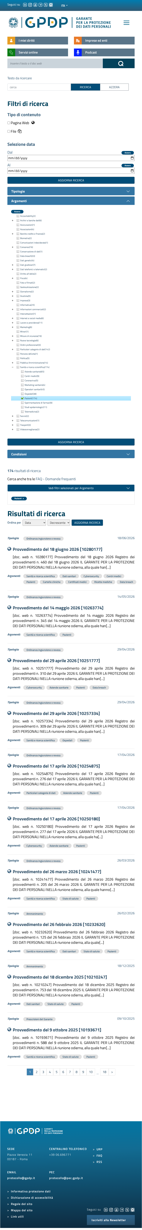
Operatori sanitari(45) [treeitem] (35, 389)
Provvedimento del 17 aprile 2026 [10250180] (56, 818)
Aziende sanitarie (59, 687)
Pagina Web (20, 123)
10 (91, 1071)
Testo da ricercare (19, 78)
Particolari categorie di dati (40, 793)
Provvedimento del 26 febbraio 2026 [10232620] (59, 924)
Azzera (128, 153)
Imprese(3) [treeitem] (25, 300)
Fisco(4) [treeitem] (23, 278)
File (13, 131)
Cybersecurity (91, 576)
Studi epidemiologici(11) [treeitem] (36, 407)
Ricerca (85, 87)
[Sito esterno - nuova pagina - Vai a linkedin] (106, 1209)
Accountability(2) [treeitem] (28, 216)
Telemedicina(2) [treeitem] (32, 411)
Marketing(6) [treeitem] (26, 327)
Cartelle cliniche (51, 582)
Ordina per (14, 522)
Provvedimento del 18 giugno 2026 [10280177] (57, 549)
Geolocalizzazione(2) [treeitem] (29, 287)
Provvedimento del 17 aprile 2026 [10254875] (56, 766)
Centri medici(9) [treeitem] (32, 376)
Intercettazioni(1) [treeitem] (28, 314)
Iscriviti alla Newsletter (109, 1220)
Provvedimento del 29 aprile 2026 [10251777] (56, 660)
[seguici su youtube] (35, 4)
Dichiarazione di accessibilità (32, 1197)
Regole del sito (21, 1204)
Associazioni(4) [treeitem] (27, 229)
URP (99, 1149)
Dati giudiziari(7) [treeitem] (27, 265)
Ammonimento (34, 914)
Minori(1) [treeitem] (24, 331)
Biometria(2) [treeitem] (26, 238)
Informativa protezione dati (31, 1191)
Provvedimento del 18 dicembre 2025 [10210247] (60, 977)
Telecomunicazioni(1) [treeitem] (29, 420)
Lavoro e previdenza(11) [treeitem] (31, 322)
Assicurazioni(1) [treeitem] (27, 225)
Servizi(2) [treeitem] (24, 416)
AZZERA (114, 87)
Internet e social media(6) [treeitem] (32, 318)
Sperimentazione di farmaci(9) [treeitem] (38, 402)
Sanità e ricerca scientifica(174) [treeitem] (34, 367)
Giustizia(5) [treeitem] (25, 296)
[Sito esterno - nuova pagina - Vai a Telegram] (122, 1209)
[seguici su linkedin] (25, 4)
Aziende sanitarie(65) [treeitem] (34, 371)
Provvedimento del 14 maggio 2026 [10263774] (58, 607)
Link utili (17, 1216)
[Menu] (126, 23)
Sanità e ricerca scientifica (40, 576)
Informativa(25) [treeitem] (27, 305)
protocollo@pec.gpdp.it (66, 1178)
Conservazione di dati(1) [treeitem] (31, 251)
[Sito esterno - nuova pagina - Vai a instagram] (111, 1209)
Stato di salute (70, 898)
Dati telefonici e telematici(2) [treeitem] (33, 269)
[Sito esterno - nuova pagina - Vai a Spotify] (132, 1209)
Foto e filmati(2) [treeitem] (27, 282)
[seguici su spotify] (51, 4)
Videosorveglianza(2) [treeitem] (29, 429)
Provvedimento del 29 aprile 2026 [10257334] (56, 713)
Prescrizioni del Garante (39, 1019)
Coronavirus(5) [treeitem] (31, 380)
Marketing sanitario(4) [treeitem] (35, 385)
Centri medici (114, 576)
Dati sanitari (69, 576)
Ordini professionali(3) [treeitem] (30, 345)
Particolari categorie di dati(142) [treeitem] (35, 349)
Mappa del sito (22, 1210)
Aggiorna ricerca (71, 180)
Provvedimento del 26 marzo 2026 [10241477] (57, 871)
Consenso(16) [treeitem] (26, 247)
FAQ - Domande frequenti (56, 479)
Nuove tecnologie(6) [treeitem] (29, 340)
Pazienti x (19, 498)
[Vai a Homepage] (36, 1135)
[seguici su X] (46, 4)
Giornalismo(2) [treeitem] (27, 291)
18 (104, 1071)
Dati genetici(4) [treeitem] (27, 260)
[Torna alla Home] (60, 22)
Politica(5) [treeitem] (24, 358)
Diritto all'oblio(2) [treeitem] (28, 273)
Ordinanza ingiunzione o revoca (43, 538)
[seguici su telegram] (40, 4)
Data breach (126, 582)
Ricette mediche (103, 582)
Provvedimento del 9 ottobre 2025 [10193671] (57, 1029)
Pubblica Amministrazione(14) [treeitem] (34, 362)
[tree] (71, 323)
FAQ (99, 1155)
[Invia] (119, 63)
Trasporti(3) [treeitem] (25, 425)
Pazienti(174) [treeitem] (31, 398)
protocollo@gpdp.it (21, 1178)
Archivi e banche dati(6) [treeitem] (31, 220)
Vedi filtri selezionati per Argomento (71, 488)
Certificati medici (77, 582)
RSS (99, 1162)
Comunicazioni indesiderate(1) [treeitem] (34, 242)
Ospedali (67, 740)
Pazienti (30, 582)
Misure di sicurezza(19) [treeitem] (31, 336)
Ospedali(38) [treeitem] (30, 394)
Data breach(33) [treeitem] (27, 256)
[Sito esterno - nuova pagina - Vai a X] (127, 1209)
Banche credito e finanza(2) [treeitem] (32, 233)
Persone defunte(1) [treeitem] (29, 354)
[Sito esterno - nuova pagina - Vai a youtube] (116, 1209)
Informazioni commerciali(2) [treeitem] (33, 309)
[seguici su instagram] (30, 4)
